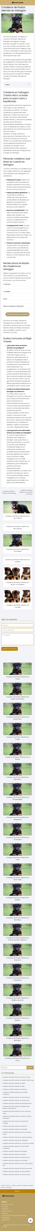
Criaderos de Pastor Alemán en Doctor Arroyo (16, 1174)
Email (5, 299)
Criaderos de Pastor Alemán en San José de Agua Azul (18, 1164)
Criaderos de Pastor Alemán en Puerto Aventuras (17, 1168)
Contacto (4, 1213)
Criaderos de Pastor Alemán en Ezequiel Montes (17, 1103)
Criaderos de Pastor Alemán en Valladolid (15, 1140)
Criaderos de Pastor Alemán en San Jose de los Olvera (17, 1133)
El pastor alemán (7, 1211)
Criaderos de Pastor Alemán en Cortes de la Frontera (25, 492)
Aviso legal (5, 1209)
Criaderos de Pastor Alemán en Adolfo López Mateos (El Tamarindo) (16, 1107)
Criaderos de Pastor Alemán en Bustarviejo (9, 492)
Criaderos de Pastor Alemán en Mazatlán (15, 1129)
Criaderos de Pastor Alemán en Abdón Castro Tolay (18, 1080)
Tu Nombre (6, 284)
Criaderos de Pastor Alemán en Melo (14, 1086)
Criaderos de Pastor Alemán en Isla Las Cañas (16, 1077)
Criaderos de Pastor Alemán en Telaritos (15, 1089)
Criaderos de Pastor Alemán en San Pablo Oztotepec (15, 1093)
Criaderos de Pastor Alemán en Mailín (14, 1083)
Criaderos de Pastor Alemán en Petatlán (15, 1151)
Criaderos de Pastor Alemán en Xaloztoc (15, 1126)
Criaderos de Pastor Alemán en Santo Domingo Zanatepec (17, 1117)
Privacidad (5, 1206)
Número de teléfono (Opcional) (13, 306)
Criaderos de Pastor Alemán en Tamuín (14, 1154)
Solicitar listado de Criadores (17, 314)
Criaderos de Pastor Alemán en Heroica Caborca (17, 1137)
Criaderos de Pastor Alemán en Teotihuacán (16, 1100)
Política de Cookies (7, 1204)
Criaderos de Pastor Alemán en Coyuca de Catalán (18, 1143)
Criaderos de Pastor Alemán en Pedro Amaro (16, 1157)
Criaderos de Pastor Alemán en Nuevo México (16, 1171)
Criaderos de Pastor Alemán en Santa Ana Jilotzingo (15, 1122)
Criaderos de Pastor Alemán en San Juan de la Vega (17, 1112)
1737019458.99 (5, 1218)
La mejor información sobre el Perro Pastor (14, 1215)
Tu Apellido (6, 291)
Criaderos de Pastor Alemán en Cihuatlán (15, 1160)
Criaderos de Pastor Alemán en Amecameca (16, 1097)
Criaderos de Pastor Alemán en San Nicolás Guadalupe (16, 1147)
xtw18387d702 (5, 1220)
